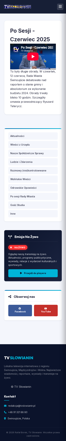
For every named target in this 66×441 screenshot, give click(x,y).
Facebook (20, 311)
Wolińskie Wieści (20, 179)
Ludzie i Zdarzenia (21, 161)
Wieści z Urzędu (20, 144)
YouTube (46, 311)
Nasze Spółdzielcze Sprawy (27, 153)
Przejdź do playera (35, 273)
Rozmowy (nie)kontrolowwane (28, 170)
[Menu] (60, 7)
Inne (13, 213)
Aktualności (17, 136)
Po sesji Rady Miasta (22, 196)
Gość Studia (17, 205)
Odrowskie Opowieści (23, 187)
